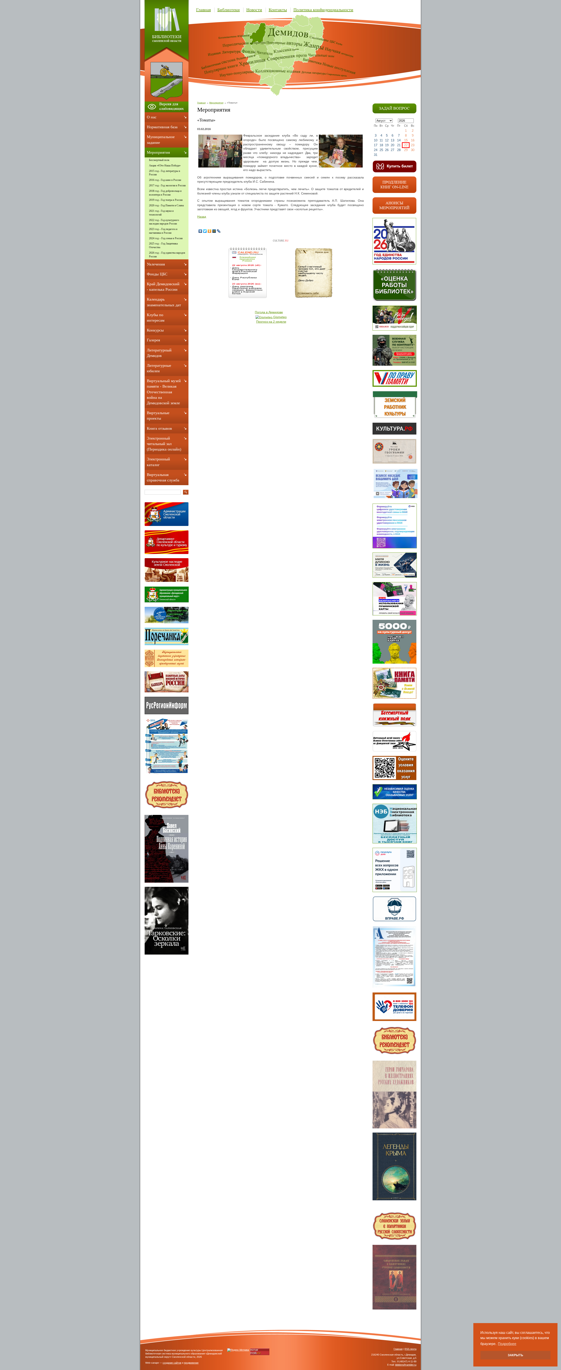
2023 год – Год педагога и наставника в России (163, 231)
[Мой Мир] (214, 231)
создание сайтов (172, 1362)
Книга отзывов (159, 428)
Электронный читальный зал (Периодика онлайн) (164, 443)
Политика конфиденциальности (323, 9)
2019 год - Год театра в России (166, 199)
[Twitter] (205, 231)
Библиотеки (228, 9)
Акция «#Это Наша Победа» (165, 165)
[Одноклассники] (209, 231)
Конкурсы (155, 330)
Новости (254, 9)
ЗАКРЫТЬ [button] (515, 1355)
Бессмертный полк (159, 160)
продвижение (191, 1362)
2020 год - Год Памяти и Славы (166, 205)
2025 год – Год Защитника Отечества (163, 245)
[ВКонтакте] (200, 231)
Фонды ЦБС (157, 274)
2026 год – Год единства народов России (167, 254)
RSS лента (410, 1349)
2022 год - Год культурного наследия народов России (164, 222)
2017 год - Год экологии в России (167, 185)
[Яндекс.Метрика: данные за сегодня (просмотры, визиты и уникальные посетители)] (238, 1350)
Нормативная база (162, 127)
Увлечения (156, 264)
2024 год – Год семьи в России (166, 238)
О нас (151, 117)
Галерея (153, 340)
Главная (203, 9)
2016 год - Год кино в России (165, 180)
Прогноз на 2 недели (271, 321)
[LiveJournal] (219, 231)
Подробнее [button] (507, 1344)
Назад (201, 216)
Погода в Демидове (269, 312)
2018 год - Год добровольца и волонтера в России (165, 192)
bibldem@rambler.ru (405, 1364)
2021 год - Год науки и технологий (161, 212)
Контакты (278, 9)
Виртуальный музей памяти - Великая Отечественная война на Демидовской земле (164, 392)
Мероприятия (216, 103)
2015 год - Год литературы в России (164, 172)
